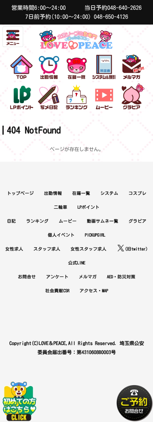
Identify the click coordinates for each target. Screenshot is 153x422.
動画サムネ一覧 (102, 221)
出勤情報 (53, 193)
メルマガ (88, 277)
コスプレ (137, 193)
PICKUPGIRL (95, 235)
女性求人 (14, 249)
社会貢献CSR (57, 291)
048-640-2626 (124, 8)
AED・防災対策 (121, 277)
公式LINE (76, 263)
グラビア (137, 221)
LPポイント (89, 207)
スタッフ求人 (46, 249)
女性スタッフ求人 (88, 249)
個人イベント (61, 235)
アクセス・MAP (94, 291)
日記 (11, 221)
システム (109, 193)
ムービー (68, 221)
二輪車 (60, 207)
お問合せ (27, 277)
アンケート (57, 277)
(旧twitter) (136, 249)
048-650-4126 (111, 17)
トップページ (20, 193)
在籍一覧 (81, 193)
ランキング (37, 221)
